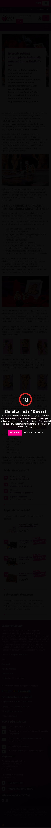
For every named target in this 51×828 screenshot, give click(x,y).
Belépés (14, 432)
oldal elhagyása (33, 432)
